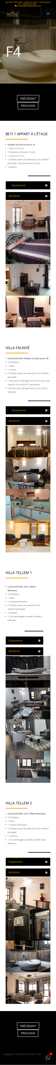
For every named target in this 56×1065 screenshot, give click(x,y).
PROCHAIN (28, 106)
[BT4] (28, 295)
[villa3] (28, 551)
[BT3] (28, 263)
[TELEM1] (28, 908)
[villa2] (28, 519)
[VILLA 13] (28, 686)
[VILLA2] (28, 718)
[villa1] (28, 488)
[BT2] (28, 231)
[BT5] (28, 326)
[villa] (28, 456)
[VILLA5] (28, 750)
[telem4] (28, 1003)
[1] (48, 1059)
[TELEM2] (28, 939)
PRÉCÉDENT (28, 98)
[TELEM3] (28, 971)
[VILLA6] (28, 782)
